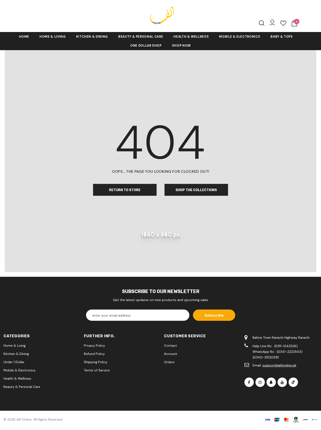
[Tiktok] (293, 382)
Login (272, 23)
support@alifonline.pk (279, 365)
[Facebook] (249, 382)
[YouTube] (282, 382)
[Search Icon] (261, 23)
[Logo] (160, 16)
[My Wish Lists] (283, 25)
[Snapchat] (271, 382)
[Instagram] (260, 382)
